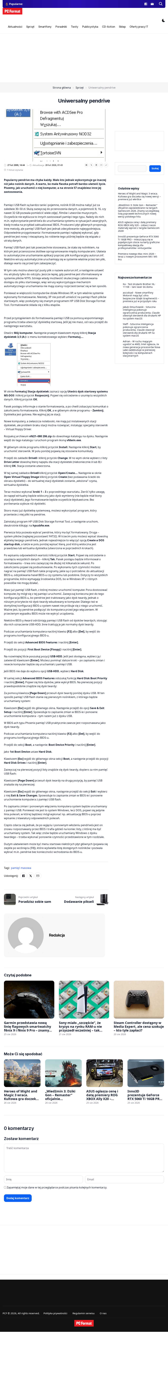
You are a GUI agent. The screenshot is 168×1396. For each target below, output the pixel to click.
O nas (103, 1313)
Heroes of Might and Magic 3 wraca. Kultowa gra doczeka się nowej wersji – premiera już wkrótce (139, 196)
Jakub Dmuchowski (133, 307)
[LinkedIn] (96, 165)
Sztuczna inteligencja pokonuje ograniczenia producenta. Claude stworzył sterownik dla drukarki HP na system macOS (142, 312)
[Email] (101, 165)
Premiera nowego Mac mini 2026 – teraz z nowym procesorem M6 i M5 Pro (137, 256)
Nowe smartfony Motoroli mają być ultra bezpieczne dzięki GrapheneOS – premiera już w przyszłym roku (141, 297)
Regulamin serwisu (83, 1313)
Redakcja (57, 935)
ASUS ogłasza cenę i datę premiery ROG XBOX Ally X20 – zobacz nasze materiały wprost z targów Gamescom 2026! (138, 226)
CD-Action (108, 26)
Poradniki (61, 26)
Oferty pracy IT (139, 26)
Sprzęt (30, 26)
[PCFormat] (84, 1323)
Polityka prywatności (55, 1313)
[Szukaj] (161, 4)
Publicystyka (90, 26)
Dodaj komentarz (17, 1198)
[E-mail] (152, 4)
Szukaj (155, 168)
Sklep (122, 26)
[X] (91, 165)
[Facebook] (145, 4)
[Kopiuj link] (106, 165)
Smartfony (45, 26)
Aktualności (15, 26)
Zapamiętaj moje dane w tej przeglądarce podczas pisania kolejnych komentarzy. (57, 1187)
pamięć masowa (21, 868)
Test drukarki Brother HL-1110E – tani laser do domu (139, 285)
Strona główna (62, 87)
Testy (74, 26)
